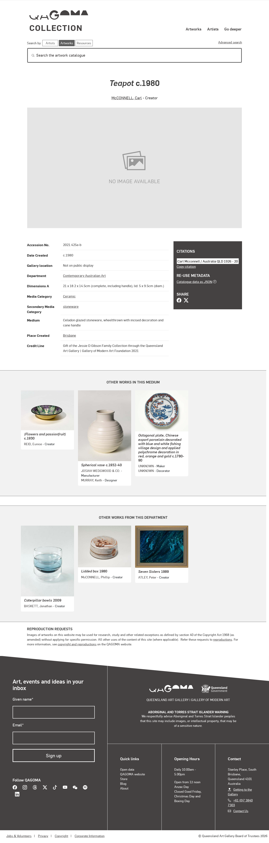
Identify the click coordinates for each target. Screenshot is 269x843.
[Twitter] (186, 301)
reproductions (222, 639)
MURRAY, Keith (91, 480)
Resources (84, 43)
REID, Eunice (33, 444)
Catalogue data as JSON (194, 281)
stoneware (71, 306)
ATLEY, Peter (147, 577)
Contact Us (240, 811)
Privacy (43, 836)
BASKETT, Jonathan (38, 606)
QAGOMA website (132, 774)
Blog (123, 783)
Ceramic (69, 296)
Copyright (61, 836)
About (124, 788)
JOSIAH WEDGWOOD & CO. (100, 471)
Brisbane (69, 335)
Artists (213, 28)
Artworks (193, 28)
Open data (127, 769)
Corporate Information (90, 836)
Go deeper (233, 28)
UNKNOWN (146, 466)
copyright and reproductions (77, 644)
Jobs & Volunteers (19, 836)
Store (123, 779)
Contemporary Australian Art (84, 275)
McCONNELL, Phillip (95, 577)
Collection (56, 27)
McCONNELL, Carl (126, 97)
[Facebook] (179, 301)
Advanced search (230, 42)
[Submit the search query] (30, 55)
